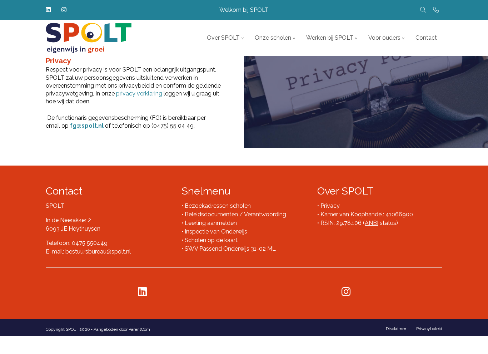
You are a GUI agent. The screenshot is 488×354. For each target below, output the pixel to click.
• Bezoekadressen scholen (216, 205)
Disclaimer (396, 328)
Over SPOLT (223, 37)
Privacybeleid (429, 328)
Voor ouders (384, 37)
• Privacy (328, 205)
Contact (426, 37)
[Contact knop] (436, 10)
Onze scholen (273, 37)
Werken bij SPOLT (329, 37)
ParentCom (139, 329)
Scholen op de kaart (211, 240)
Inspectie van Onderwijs (215, 231)
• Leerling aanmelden (209, 223)
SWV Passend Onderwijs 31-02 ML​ (230, 248)
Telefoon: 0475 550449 (77, 243)
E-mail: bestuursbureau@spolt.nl (88, 251)
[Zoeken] (423, 10)
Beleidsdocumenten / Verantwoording (235, 214)
